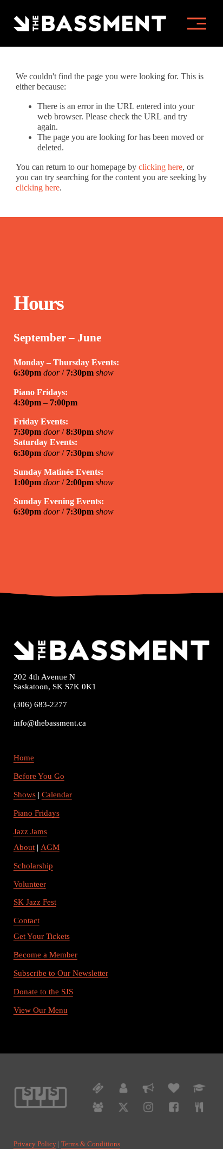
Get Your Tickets (42, 936)
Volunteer (30, 884)
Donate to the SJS (43, 991)
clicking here (160, 167)
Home (24, 757)
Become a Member (45, 954)
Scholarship (33, 865)
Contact (27, 920)
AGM (50, 847)
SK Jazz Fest (35, 902)
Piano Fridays (37, 813)
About (24, 847)
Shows (25, 794)
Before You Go (39, 776)
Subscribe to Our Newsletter (61, 973)
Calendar (57, 794)
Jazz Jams (30, 831)
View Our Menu (41, 1010)
